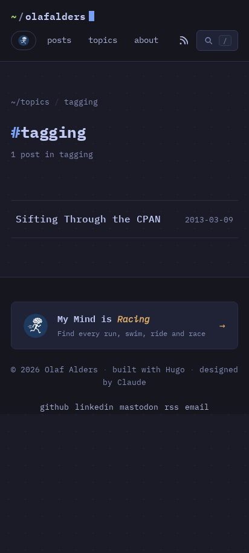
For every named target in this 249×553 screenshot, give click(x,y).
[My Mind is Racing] (23, 40)
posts (59, 39)
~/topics (30, 101)
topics (102, 39)
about (146, 39)
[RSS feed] (183, 41)
